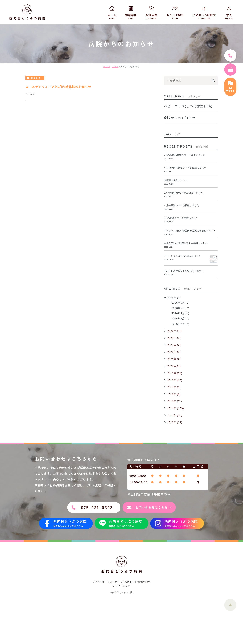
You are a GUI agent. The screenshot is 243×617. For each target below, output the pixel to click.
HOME (106, 67)
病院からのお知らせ (180, 118)
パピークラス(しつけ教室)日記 (188, 106)
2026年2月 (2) (180, 323)
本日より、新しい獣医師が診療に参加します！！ (190, 230)
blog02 (35, 77)
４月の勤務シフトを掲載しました (181, 205)
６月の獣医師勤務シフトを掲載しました (185, 167)
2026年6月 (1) (180, 302)
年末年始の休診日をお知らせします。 (184, 270)
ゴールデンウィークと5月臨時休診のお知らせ (58, 86)
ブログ (115, 67)
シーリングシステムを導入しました (183, 256)
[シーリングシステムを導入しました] (213, 259)
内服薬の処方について (175, 180)
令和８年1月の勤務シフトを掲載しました (186, 243)
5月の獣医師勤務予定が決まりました (183, 192)
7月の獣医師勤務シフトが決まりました (184, 155)
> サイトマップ (121, 586)
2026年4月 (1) (180, 313)
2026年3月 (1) (180, 318)
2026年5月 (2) (180, 308)
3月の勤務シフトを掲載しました (181, 218)
